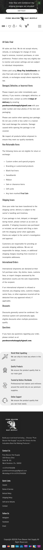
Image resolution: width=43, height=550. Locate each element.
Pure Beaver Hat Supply (27, 539)
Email (4, 526)
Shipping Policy (7, 498)
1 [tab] (21, 350)
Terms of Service (7, 489)
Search (4, 485)
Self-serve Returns (8, 502)
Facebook (5, 522)
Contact (5, 506)
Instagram (5, 518)
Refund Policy (6, 493)
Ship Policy (21, 11)
